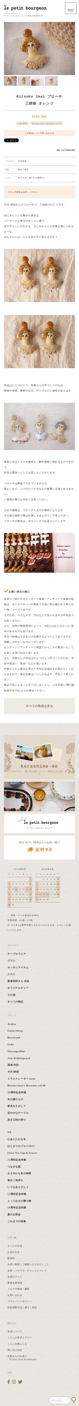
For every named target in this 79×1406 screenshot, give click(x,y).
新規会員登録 (14, 1283)
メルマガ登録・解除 (18, 1289)
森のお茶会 (14, 1214)
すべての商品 (15, 1001)
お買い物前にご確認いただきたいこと (28, 1264)
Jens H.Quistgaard (18, 1058)
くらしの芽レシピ (17, 1344)
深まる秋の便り (16, 1119)
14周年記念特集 (16, 1207)
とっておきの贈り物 (19, 1201)
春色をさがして (16, 1106)
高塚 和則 (13, 1065)
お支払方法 (13, 1252)
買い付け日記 (14, 1350)
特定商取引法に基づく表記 (22, 1307)
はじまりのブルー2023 (21, 1146)
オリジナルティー (18, 988)
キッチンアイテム (18, 967)
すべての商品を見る (39, 705)
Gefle (10, 1044)
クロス (11, 974)
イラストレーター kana (21, 1078)
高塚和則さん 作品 (18, 981)
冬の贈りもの (15, 1099)
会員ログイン (14, 1277)
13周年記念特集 (16, 1194)
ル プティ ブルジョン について (39, 828)
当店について (14, 1331)
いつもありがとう (18, 1187)
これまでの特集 (16, 1221)
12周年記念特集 (16, 1160)
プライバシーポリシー (19, 1301)
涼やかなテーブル (18, 1113)
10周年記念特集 (16, 1092)
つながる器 (14, 1166)
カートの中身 (14, 1246)
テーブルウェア (16, 953)
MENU (71, 8)
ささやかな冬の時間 (19, 1173)
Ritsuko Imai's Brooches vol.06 (46, 124)
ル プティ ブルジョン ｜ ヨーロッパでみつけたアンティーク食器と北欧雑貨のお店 (23, 14)
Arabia (11, 1024)
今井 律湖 (22, 124)
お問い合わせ (14, 1295)
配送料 (11, 1258)
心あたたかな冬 (16, 1139)
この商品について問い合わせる (39, 133)
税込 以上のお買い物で (39, 847)
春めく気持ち (15, 1180)
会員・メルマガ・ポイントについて (27, 1270)
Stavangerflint (16, 1051)
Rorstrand (13, 1037)
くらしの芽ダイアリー (19, 1337)
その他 (11, 995)
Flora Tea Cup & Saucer (22, 1153)
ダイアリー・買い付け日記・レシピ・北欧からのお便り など (39, 769)
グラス (11, 960)
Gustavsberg (15, 1030)
